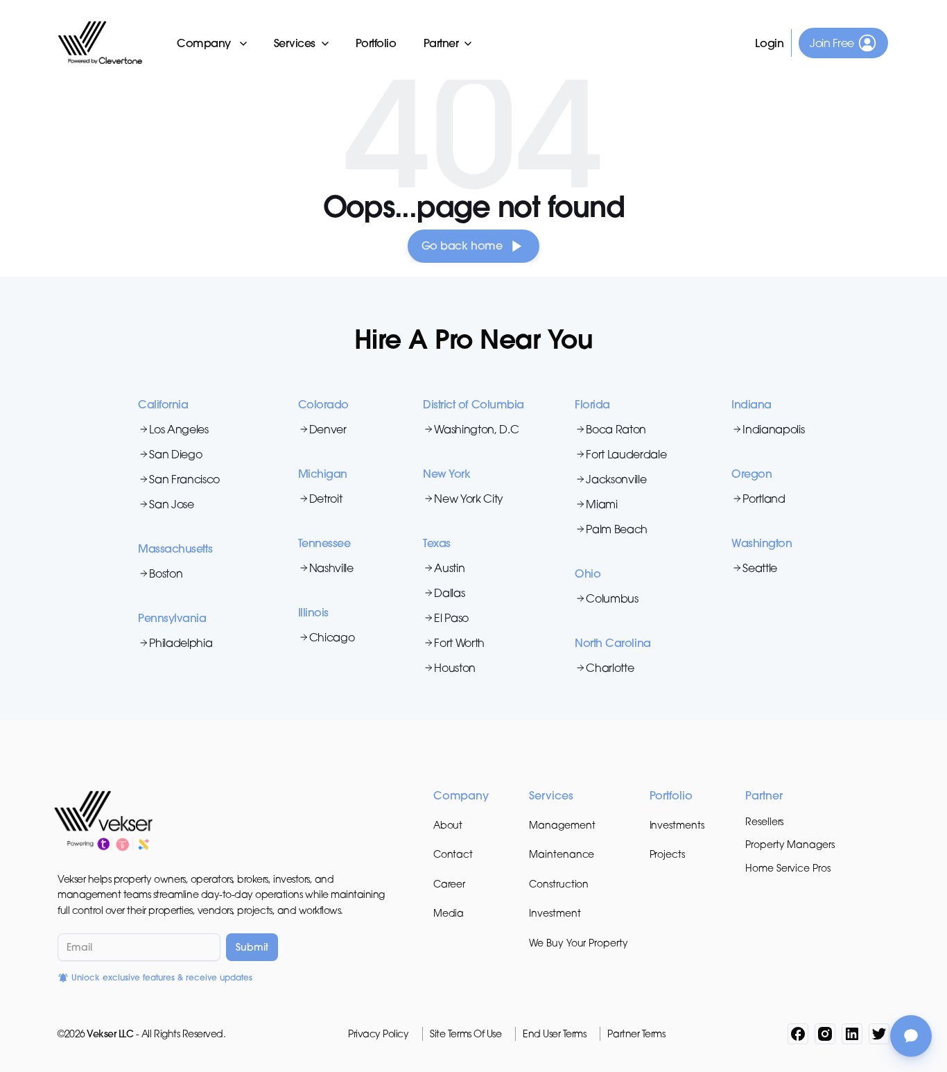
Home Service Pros (788, 868)
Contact (453, 854)
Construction (559, 884)
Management (562, 825)
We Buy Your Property (578, 943)
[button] (213, 43)
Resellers (764, 821)
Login (770, 43)
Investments (677, 825)
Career (449, 884)
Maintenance (561, 854)
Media (448, 913)
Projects (667, 854)
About (448, 825)
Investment (554, 913)
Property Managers (790, 844)
